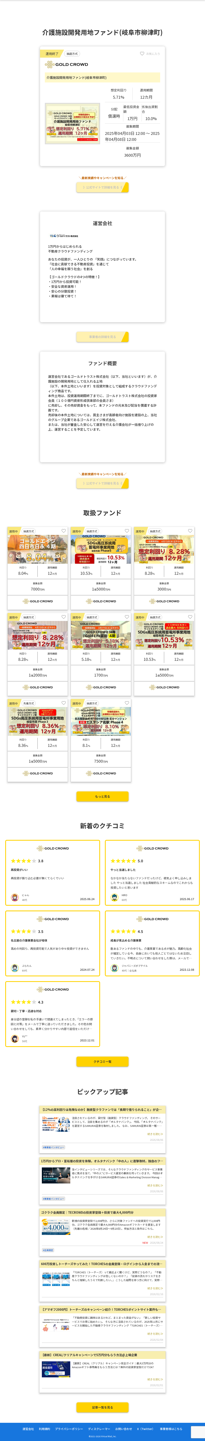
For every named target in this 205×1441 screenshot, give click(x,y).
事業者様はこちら (171, 1429)
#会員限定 (48, 1250)
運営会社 (28, 1429)
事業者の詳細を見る (102, 337)
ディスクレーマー (99, 1429)
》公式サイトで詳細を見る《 (102, 187)
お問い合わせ (123, 1429)
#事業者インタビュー (53, 1147)
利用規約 (44, 1429)
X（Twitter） (146, 1429)
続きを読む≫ (155, 1134)
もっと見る (102, 796)
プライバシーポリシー (69, 1429)
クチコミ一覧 (102, 1061)
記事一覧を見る (102, 1407)
